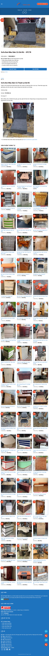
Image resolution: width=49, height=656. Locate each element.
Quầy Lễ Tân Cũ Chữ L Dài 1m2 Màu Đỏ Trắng (8, 473)
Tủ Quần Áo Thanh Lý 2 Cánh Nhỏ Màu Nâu (24, 165)
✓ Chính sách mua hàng (6, 623)
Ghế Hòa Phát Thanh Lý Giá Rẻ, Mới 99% (24, 429)
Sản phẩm (25, 10)
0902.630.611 (8, 636)
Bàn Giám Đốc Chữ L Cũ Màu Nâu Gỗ (24, 495)
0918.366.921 (9, 638)
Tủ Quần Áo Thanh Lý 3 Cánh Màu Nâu (8, 187)
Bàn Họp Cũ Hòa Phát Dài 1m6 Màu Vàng (8, 495)
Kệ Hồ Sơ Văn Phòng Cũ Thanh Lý (8, 208)
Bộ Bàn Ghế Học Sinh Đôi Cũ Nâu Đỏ (8, 319)
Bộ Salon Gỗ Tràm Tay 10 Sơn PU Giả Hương (24, 253)
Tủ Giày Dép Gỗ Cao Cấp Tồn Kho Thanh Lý (40, 253)
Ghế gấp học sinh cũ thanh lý (39, 274)
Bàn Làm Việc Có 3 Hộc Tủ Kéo (23, 406)
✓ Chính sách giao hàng (6, 624)
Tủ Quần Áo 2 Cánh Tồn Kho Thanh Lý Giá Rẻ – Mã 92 (8, 385)
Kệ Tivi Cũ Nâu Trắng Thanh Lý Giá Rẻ (40, 583)
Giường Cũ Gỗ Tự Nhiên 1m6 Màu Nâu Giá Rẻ (40, 407)
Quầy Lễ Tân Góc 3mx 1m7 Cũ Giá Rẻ (24, 473)
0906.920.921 (9, 644)
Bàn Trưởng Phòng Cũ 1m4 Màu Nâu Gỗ (23, 385)
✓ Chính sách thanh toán (6, 626)
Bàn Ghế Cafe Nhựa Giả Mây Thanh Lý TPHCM (8, 429)
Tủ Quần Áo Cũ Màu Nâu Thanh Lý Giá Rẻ (8, 583)
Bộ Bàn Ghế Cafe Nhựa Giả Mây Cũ (24, 560)
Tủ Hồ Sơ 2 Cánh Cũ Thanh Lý (23, 274)
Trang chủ (20, 10)
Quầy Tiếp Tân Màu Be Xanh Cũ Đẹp (7, 231)
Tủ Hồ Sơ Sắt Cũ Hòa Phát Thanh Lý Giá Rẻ (24, 209)
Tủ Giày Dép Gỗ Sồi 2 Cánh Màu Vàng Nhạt (39, 473)
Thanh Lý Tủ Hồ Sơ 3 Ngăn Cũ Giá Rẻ (8, 517)
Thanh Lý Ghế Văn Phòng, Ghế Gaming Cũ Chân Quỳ (39, 561)
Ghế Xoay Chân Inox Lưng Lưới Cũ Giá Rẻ (40, 363)
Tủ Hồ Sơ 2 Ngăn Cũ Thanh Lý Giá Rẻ (40, 539)
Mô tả (2, 79)
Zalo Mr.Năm (35, 69)
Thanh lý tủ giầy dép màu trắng (23, 362)
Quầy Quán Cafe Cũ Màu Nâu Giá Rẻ (24, 517)
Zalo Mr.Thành (12, 69)
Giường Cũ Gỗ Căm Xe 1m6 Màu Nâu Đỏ (40, 165)
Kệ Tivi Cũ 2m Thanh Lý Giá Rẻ (39, 494)
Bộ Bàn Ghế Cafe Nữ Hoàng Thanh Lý (40, 297)
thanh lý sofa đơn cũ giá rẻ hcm (30, 139)
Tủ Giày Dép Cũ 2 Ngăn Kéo (6, 296)
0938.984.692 (8, 639)
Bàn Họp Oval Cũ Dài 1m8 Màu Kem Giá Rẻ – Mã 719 (8, 451)
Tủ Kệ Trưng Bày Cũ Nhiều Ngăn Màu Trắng (7, 253)
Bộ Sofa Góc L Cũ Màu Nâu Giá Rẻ (8, 560)
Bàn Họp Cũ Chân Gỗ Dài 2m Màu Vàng (8, 275)
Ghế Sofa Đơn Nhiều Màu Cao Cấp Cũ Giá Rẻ (40, 341)
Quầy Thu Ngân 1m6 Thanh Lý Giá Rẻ (24, 451)
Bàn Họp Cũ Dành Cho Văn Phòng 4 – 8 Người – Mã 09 (24, 187)
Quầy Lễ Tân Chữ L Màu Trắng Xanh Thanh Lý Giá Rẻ (8, 165)
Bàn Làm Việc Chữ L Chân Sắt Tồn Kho (24, 231)
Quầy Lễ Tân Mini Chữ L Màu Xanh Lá (8, 363)
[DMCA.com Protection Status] (5, 599)
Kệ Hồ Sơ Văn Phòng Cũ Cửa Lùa (8, 406)
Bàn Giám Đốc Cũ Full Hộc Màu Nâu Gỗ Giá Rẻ (24, 583)
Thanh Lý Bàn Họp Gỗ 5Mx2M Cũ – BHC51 (40, 451)
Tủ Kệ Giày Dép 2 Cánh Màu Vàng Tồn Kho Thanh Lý (40, 209)
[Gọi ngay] (46, 644)
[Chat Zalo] (46, 640)
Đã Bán (29, 10)
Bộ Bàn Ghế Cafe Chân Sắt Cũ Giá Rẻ (40, 429)
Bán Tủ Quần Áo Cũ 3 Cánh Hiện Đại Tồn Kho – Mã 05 (40, 517)
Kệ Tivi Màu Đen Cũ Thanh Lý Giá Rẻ (40, 385)
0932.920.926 (8, 642)
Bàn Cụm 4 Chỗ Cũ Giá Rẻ (22, 538)
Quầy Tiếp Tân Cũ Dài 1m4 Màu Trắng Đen (7, 539)
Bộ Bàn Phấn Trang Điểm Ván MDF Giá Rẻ (40, 319)
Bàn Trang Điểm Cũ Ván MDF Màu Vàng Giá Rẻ (40, 187)
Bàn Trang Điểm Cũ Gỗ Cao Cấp (23, 318)
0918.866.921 (8, 641)
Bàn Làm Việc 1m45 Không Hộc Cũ (24, 296)
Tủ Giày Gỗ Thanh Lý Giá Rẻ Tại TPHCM (23, 341)
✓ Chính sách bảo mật (6, 628)
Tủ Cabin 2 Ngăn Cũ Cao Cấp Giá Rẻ (8, 340)
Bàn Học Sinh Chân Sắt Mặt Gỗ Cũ (40, 230)
